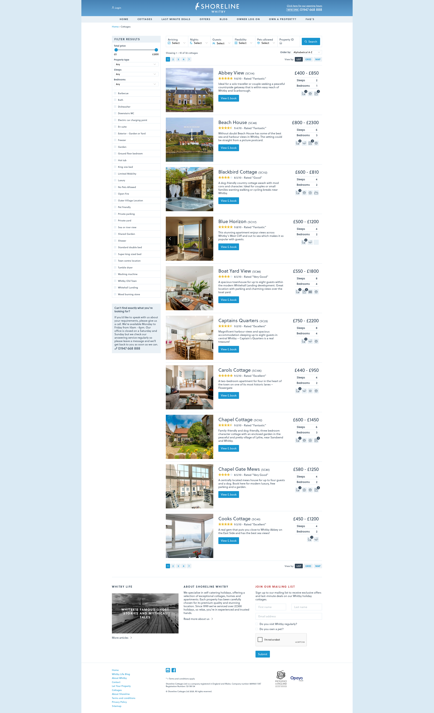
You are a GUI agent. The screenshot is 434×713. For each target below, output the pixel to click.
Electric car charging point (132, 120)
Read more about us (196, 619)
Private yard (124, 220)
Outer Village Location (130, 200)
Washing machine (127, 274)
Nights (194, 39)
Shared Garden (126, 233)
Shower (122, 240)
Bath (120, 99)
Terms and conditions (123, 698)
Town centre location (129, 260)
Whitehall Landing (128, 287)
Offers (205, 19)
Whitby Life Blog (121, 674)
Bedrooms (120, 79)
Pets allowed (265, 39)
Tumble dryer (125, 267)
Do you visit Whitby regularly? (278, 624)
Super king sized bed (129, 254)
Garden (122, 146)
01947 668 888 (304, 9)
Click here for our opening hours (304, 5)
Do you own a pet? (272, 629)
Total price (120, 45)
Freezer (122, 140)
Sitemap (116, 706)
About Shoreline (121, 694)
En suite (122, 126)
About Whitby (119, 678)
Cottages (144, 19)
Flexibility (240, 39)
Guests (216, 39)
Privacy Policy (119, 702)
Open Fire (123, 193)
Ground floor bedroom (130, 153)
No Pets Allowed (127, 187)
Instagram (168, 670)
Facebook (174, 670)
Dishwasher (124, 106)
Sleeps (118, 69)
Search (312, 41)
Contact (116, 682)
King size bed (125, 166)
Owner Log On (248, 19)
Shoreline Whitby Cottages (217, 8)
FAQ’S (310, 19)
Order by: (285, 52)
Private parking (126, 213)
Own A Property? (283, 19)
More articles (120, 637)
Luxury (121, 180)
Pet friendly (124, 207)
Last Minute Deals (176, 19)
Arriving (173, 39)
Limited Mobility (127, 173)
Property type (121, 59)
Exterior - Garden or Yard (132, 133)
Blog (224, 19)
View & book (228, 98)
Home (124, 19)
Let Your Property (121, 686)
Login (118, 7)
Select (220, 43)
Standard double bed (130, 247)
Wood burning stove (129, 294)
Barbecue (123, 93)
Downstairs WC (126, 113)
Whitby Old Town (127, 280)
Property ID (286, 39)
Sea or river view (127, 227)
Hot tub (122, 160)
